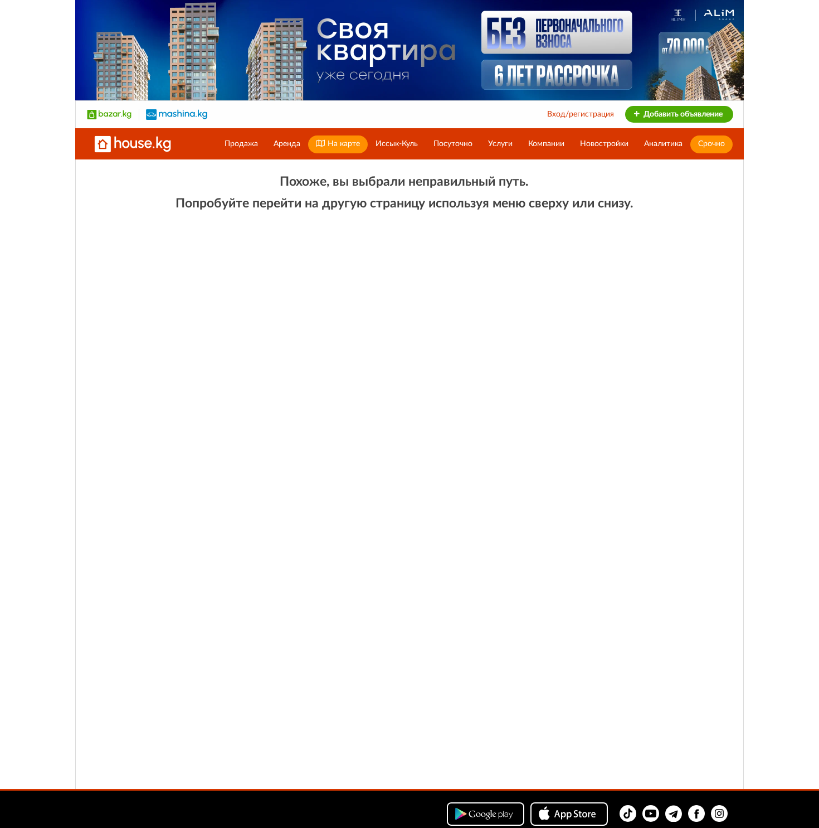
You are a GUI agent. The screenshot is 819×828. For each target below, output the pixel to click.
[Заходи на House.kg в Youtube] (650, 813)
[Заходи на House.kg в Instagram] (719, 813)
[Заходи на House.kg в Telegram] (673, 813)
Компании (546, 144)
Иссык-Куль (397, 144)
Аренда (287, 144)
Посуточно (452, 144)
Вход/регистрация (580, 114)
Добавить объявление (682, 114)
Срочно (711, 144)
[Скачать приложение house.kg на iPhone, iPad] (569, 814)
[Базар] (109, 114)
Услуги (500, 144)
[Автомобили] (176, 114)
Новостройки (604, 144)
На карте (342, 144)
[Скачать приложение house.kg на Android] (485, 814)
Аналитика (663, 144)
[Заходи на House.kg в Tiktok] (628, 813)
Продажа (241, 144)
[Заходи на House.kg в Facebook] (696, 813)
